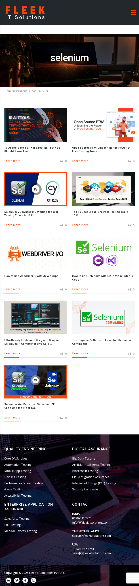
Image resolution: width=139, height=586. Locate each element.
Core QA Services (15, 458)
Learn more (12, 161)
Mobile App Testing (17, 471)
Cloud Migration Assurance (90, 477)
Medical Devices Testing (20, 531)
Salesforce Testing (17, 519)
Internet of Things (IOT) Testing (94, 483)
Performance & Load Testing (23, 483)
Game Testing (13, 489)
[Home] (25, 12)
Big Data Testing (83, 458)
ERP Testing (12, 525)
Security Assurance (85, 489)
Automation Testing (18, 465)
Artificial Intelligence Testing (91, 465)
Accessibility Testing (18, 496)
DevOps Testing (15, 477)
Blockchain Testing (85, 471)
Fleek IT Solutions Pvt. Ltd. (47, 573)
